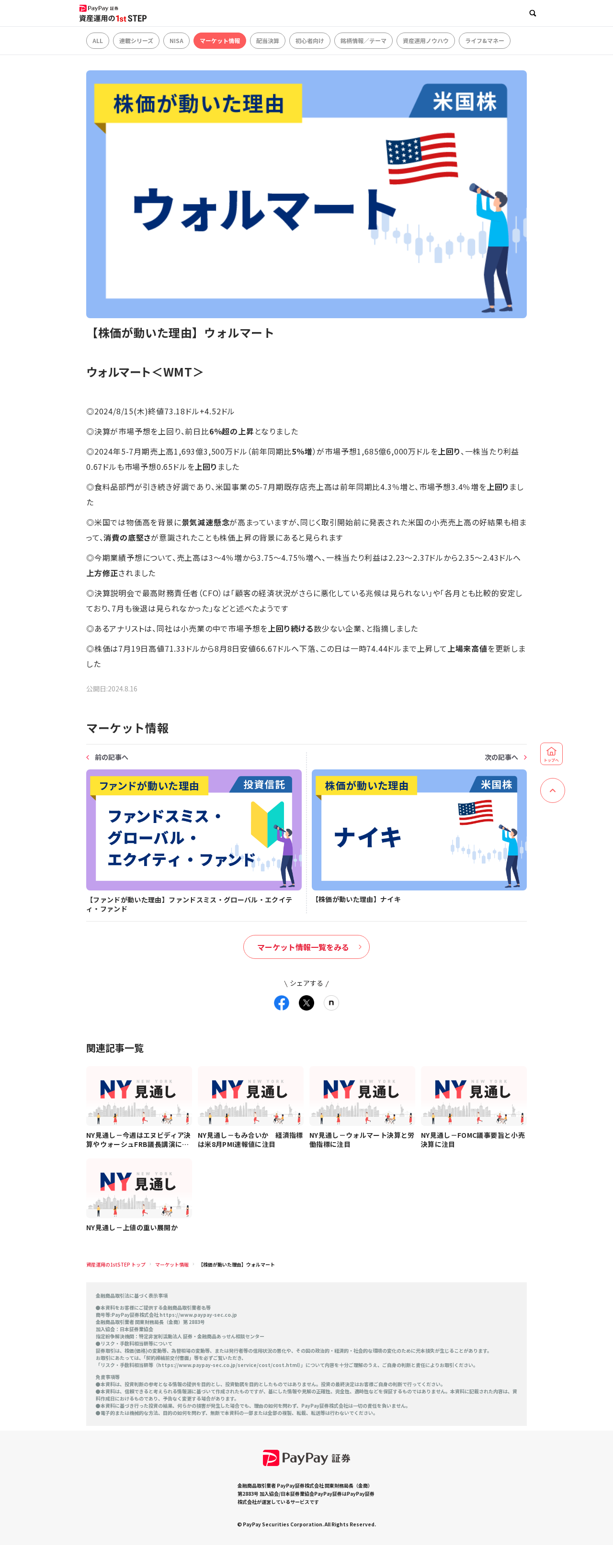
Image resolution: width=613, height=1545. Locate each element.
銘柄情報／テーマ (363, 40)
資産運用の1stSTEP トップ (116, 1264)
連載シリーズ (136, 40)
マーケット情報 (220, 40)
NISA (176, 40)
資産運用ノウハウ (426, 40)
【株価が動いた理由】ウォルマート (236, 1264)
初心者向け (309, 40)
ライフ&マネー (484, 40)
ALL (97, 40)
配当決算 (267, 40)
